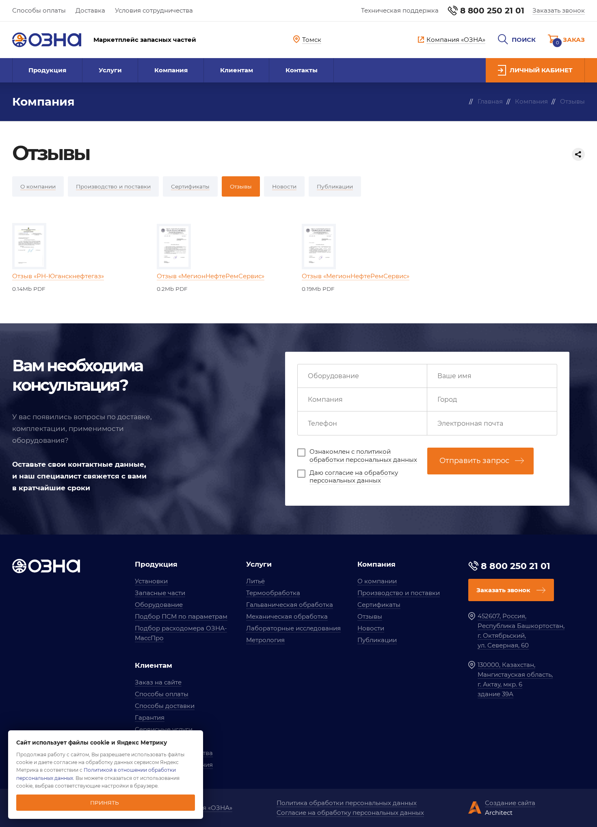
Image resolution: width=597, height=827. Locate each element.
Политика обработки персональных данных (347, 803)
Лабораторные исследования (293, 628)
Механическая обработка (287, 616)
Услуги (110, 70)
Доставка (90, 10)
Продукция (47, 70)
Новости (370, 628)
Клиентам (236, 70)
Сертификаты (378, 604)
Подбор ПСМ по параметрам (181, 616)
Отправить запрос (474, 460)
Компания (171, 70)
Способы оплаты (39, 10)
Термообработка (273, 593)
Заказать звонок (558, 10)
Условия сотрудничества (154, 10)
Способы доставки (165, 706)
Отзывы (369, 616)
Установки (151, 581)
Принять (104, 802)
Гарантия (149, 717)
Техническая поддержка (400, 10)
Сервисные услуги (164, 729)
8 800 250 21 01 (492, 10)
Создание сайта (510, 803)
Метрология (265, 640)
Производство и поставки (398, 593)
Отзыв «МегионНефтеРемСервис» (210, 276)
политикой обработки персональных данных (363, 455)
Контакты (302, 70)
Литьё (255, 581)
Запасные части (160, 593)
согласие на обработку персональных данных (353, 477)
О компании (377, 581)
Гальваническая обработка (289, 604)
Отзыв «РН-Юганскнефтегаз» (58, 276)
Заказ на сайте (158, 682)
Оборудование (159, 604)
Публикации (377, 640)
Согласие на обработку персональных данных (350, 812)
